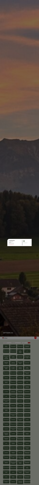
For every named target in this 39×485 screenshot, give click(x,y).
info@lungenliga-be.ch (11, 244)
